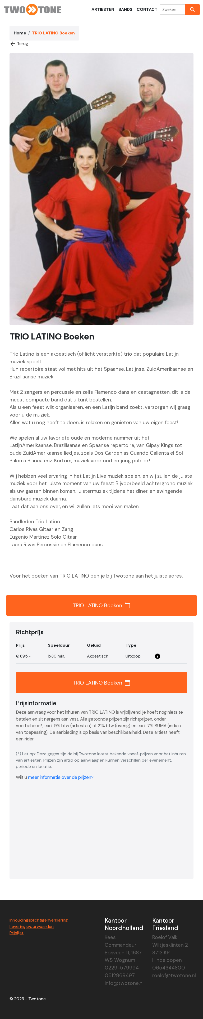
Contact (147, 9)
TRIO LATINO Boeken (102, 605)
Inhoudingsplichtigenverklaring (39, 920)
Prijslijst (17, 933)
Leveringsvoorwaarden (32, 926)
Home (20, 33)
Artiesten (102, 9)
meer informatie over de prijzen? (61, 777)
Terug (19, 44)
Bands (125, 9)
